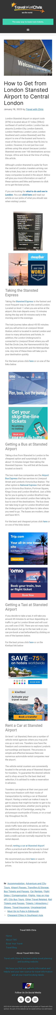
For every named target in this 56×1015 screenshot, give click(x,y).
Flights (31, 895)
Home (9, 936)
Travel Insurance (20, 907)
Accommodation (15, 883)
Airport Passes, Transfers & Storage (30, 887)
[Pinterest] (28, 999)
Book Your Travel (14, 943)
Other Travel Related (36, 899)
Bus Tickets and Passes (16, 891)
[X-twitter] (21, 999)
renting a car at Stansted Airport (28, 845)
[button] (28, 30)
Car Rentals (36, 891)
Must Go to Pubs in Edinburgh (23, 911)
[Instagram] (35, 999)
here (31, 361)
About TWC (11, 939)
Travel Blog (11, 947)
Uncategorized (38, 907)
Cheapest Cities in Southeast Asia (25, 915)
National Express (28, 485)
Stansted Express (24, 301)
